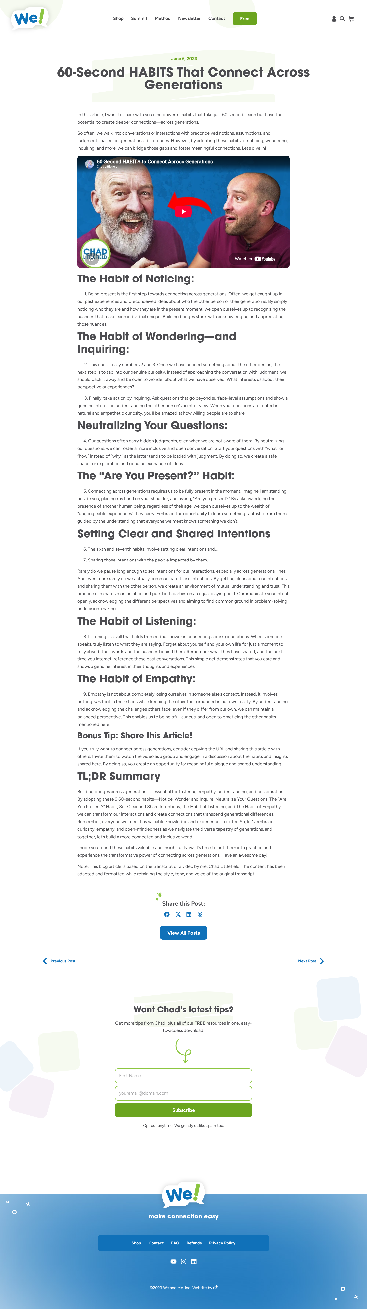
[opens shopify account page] (334, 19)
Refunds (194, 1243)
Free (244, 18)
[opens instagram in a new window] (184, 1261)
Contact (216, 18)
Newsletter (189, 18)
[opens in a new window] (215, 1287)
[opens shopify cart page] (351, 19)
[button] (167, 914)
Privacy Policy (222, 1243)
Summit (139, 18)
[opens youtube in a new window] (173, 1261)
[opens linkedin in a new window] (194, 1261)
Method (163, 18)
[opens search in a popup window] (342, 19)
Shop (118, 18)
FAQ (175, 1243)
